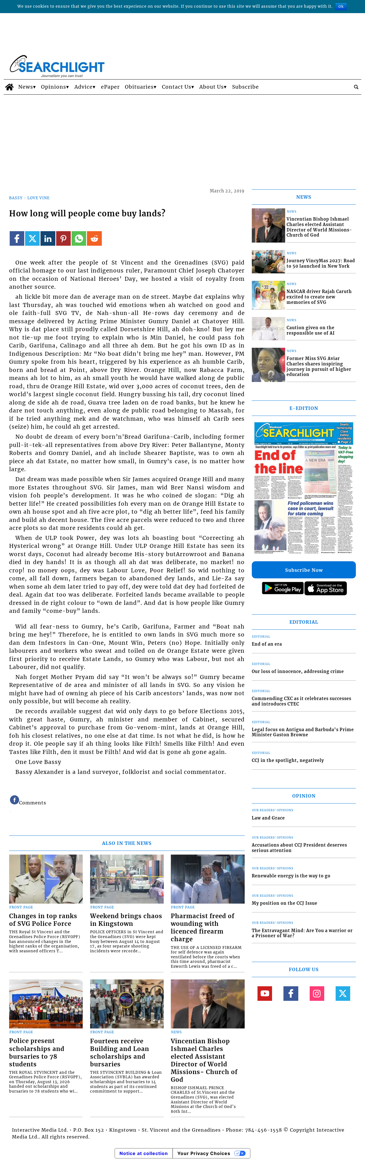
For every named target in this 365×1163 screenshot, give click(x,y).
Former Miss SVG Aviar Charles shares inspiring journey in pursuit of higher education (319, 366)
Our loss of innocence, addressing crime (298, 671)
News (25, 87)
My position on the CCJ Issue (284, 903)
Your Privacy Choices (203, 1153)
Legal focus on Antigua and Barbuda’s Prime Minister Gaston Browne (303, 732)
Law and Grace (268, 818)
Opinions (53, 87)
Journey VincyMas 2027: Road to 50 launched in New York (321, 263)
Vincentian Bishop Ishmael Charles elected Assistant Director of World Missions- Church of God (204, 1060)
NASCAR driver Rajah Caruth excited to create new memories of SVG (319, 297)
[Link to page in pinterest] (63, 238)
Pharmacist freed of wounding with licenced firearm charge (202, 927)
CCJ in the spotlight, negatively (288, 760)
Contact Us (176, 87)
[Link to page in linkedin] (47, 238)
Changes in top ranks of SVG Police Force (43, 920)
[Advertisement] (182, 137)
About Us (211, 87)
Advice (83, 87)
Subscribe (245, 87)
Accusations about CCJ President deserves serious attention (299, 848)
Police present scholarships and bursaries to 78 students (36, 1052)
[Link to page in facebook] (17, 238)
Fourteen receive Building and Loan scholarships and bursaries (119, 1053)
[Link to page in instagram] (317, 993)
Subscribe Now (304, 570)
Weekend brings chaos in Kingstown (126, 920)
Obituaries (139, 87)
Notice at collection (143, 1153)
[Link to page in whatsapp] (79, 238)
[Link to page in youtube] (264, 993)
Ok (341, 6)
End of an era (267, 644)
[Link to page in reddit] (94, 238)
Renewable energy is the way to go (291, 876)
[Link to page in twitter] (32, 238)
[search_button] (356, 87)
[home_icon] (9, 87)
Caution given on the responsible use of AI (311, 330)
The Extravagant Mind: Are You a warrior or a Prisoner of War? (302, 933)
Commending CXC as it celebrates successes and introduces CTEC (301, 701)
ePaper (110, 87)
